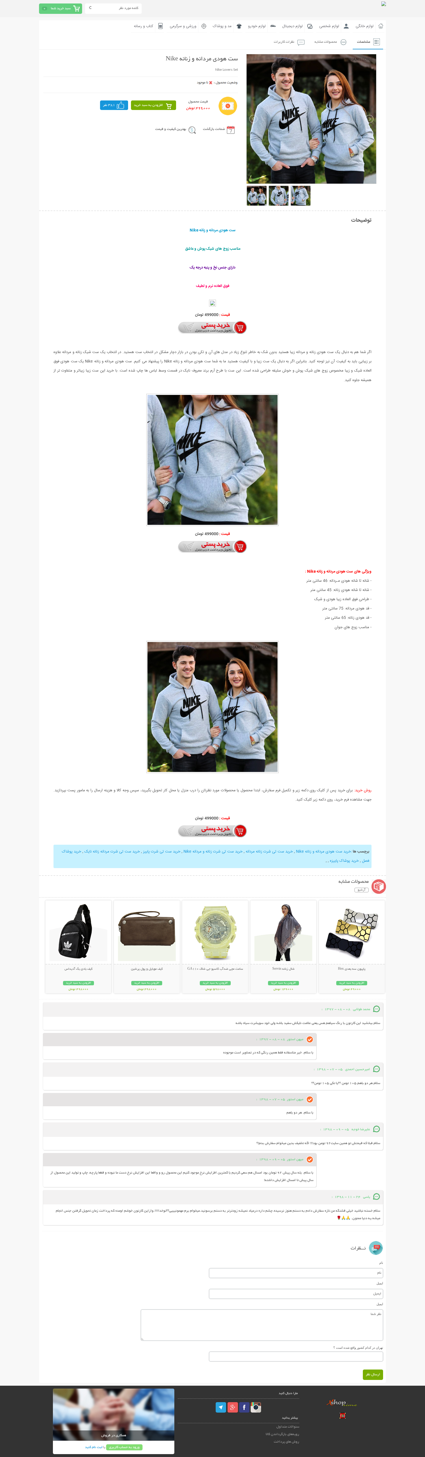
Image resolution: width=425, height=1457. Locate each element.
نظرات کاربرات (284, 42)
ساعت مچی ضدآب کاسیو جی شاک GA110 (215, 969)
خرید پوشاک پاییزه (344, 861)
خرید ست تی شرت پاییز (161, 851)
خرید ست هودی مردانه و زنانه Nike (323, 851)
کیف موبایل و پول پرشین (147, 969)
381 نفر (109, 105)
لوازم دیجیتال (292, 26)
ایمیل (379, 1283)
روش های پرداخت (286, 1442)
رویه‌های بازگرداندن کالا (282, 1434)
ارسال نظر (373, 1374)
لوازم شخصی (329, 26)
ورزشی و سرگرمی (183, 26)
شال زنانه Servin (283, 969)
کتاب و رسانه (143, 26)
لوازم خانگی (365, 26)
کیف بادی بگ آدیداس (78, 969)
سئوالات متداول (287, 1427)
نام (381, 1262)
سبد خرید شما (61, 8)
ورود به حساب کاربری (124, 1447)
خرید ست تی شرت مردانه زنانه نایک (112, 851)
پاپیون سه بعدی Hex (351, 969)
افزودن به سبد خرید (148, 105)
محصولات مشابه (326, 42)
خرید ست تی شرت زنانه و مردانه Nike (213, 851)
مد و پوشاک (222, 26)
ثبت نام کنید (93, 1447)
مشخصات (363, 42)
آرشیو (361, 890)
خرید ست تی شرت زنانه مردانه (269, 851)
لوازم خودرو (257, 26)
